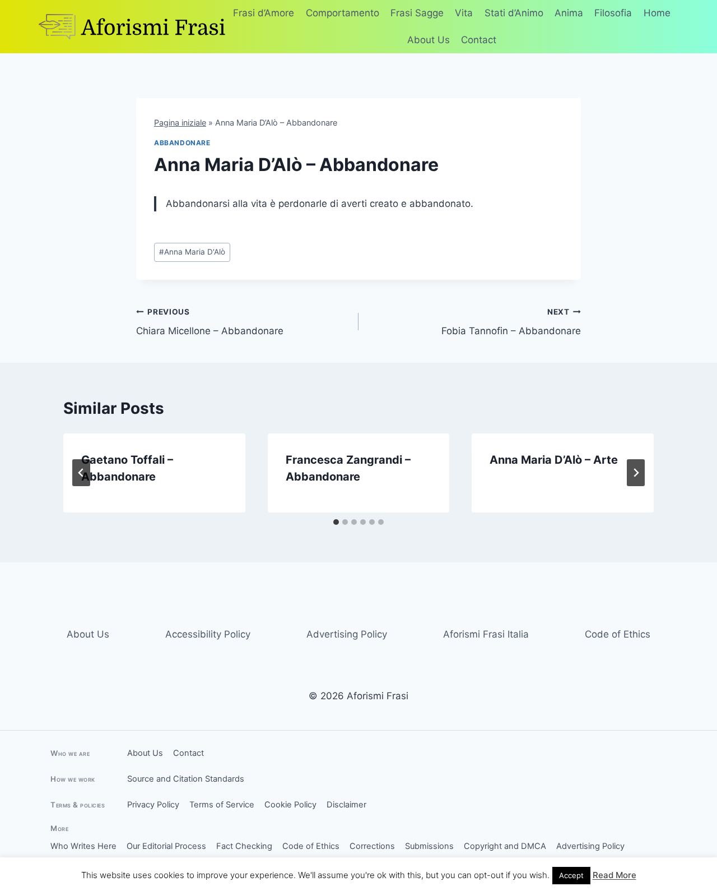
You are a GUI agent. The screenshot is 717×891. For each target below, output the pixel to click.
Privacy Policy (153, 805)
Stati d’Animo (514, 13)
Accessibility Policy (207, 634)
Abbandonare (182, 143)
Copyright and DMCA (505, 846)
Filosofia (613, 13)
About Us (428, 39)
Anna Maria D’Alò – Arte (554, 460)
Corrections (372, 846)
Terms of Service (221, 805)
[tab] (336, 522)
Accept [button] (571, 875)
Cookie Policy (290, 805)
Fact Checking (244, 846)
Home (657, 13)
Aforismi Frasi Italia (486, 634)
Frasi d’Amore (263, 13)
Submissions (429, 846)
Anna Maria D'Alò (192, 251)
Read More (614, 875)
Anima (569, 13)
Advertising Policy (346, 634)
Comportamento (342, 13)
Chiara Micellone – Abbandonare (209, 322)
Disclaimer (346, 805)
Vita (464, 13)
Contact (478, 39)
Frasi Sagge (417, 13)
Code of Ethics (617, 634)
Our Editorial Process (166, 846)
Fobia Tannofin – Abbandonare (511, 322)
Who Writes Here (83, 846)
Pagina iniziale (180, 122)
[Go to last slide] (81, 472)
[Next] (636, 472)
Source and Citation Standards (185, 779)
